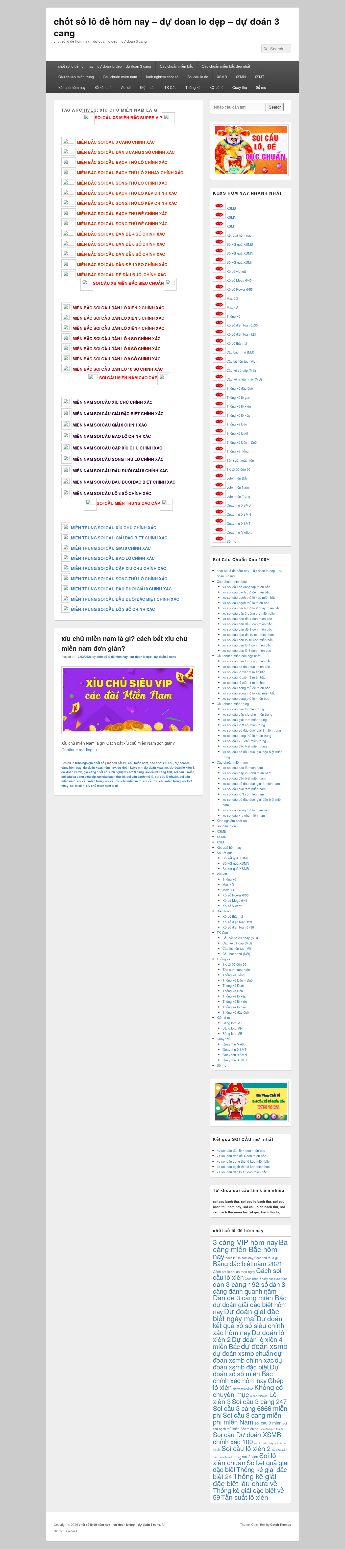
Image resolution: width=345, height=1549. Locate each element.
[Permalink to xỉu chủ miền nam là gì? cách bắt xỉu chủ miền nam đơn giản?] (128, 736)
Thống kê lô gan (238, 397)
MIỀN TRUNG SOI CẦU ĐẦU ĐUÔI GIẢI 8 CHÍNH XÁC (121, 589)
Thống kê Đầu (237, 424)
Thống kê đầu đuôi (240, 388)
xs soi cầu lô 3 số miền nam (243, 794)
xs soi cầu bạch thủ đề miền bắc (246, 592)
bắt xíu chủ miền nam (133, 763)
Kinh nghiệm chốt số (162, 76)
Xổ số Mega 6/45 (239, 280)
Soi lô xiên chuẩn (244, 1458)
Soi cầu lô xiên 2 (246, 1448)
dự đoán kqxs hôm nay (99, 767)
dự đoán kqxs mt (156, 767)
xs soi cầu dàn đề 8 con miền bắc (247, 629)
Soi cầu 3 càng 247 (259, 1401)
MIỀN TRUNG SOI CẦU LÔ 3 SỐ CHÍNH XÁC (113, 609)
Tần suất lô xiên (244, 1497)
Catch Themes (280, 1524)
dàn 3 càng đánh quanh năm (249, 1287)
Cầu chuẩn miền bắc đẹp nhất (226, 66)
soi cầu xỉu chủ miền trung (162, 781)
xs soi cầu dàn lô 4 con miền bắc (247, 645)
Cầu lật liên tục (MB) (242, 361)
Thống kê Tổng (238, 451)
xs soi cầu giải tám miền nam (244, 788)
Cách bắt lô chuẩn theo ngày (234, 1271)
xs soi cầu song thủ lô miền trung (247, 735)
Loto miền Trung (238, 496)
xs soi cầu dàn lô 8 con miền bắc (247, 661)
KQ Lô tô (216, 87)
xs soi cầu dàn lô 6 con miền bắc (247, 650)
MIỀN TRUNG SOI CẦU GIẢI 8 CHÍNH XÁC (111, 548)
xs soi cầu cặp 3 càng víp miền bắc (249, 613)
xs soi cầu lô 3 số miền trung (244, 724)
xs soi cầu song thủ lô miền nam (246, 810)
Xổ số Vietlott (232, 905)
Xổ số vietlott (236, 271)
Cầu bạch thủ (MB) (240, 352)
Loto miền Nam (238, 487)
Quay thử (239, 87)
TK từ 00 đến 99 (238, 469)
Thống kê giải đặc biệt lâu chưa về (245, 1479)
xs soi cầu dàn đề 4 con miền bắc (247, 618)
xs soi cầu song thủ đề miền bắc (246, 687)
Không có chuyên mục (248, 1390)
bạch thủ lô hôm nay (239, 1258)
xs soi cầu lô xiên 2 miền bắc (244, 671)
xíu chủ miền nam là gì (102, 785)
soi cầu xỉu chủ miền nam (123, 781)
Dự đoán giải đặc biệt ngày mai (246, 1314)
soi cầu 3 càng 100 (158, 772)
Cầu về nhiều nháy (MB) (244, 379)
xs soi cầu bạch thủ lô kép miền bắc (249, 597)
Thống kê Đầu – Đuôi (242, 442)
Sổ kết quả (103, 87)
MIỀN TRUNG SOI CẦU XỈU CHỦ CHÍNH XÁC (113, 528)
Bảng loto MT (232, 1022)
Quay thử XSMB (239, 505)
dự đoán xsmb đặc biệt (247, 1363)
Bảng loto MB (232, 1033)
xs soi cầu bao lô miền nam (243, 767)
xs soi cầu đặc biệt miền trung (245, 746)
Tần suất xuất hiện (240, 460)
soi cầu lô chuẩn (166, 776)
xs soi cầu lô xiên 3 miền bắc (244, 677)
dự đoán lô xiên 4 (182, 767)
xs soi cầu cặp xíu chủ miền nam (247, 772)
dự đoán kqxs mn (129, 767)
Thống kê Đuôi (237, 433)
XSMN (241, 76)
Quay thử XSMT (239, 523)
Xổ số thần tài (237, 343)
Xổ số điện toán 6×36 (238, 927)
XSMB (222, 76)
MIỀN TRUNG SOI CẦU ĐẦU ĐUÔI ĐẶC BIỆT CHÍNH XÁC (125, 599)
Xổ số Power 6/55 (240, 289)
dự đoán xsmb (71, 772)
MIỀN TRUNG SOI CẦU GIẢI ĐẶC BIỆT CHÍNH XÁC (119, 538)
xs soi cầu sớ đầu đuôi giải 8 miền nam (251, 783)
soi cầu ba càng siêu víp (78, 776)
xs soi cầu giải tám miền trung (245, 719)
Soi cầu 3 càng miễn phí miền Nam (247, 1418)
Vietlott (125, 87)
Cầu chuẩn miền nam (120, 76)
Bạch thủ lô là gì (266, 1258)
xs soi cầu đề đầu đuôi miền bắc (246, 666)
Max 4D (232, 307)
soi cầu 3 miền (184, 772)
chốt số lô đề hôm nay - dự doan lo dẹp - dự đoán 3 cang (136, 656)
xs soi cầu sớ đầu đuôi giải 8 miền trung (252, 730)
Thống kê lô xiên (239, 406)
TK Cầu (170, 87)
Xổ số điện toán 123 (241, 334)
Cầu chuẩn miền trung (76, 76)
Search (275, 107)
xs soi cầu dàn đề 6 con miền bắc (247, 623)
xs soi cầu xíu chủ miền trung (244, 740)
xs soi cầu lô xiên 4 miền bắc (244, 682)
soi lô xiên (77, 785)
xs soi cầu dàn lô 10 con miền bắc (248, 639)
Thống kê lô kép (238, 415)
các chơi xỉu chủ (161, 763)
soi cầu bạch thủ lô (140, 776)
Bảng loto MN (232, 1028)
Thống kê (193, 87)
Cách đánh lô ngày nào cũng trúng (266, 1279)
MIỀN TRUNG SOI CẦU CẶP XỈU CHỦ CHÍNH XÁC (118, 568)
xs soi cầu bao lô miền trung (243, 709)
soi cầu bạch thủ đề (111, 776)
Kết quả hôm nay (72, 87)
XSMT (259, 76)
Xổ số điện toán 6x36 (242, 325)
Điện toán (148, 87)
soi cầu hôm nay (263, 1443)
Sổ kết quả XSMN (240, 253)
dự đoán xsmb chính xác (247, 1356)
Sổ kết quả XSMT (240, 262)
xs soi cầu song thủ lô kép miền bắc (249, 693)
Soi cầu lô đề (197, 76)
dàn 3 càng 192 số (240, 1284)
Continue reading (79, 750)
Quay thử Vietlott (239, 532)
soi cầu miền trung (90, 781)
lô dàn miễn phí (259, 1396)
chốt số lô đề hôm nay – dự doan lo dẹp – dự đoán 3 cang (166, 26)
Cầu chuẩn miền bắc (176, 66)
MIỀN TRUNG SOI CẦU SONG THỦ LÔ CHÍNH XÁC (119, 579)
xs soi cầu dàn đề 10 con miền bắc (248, 634)
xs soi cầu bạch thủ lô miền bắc (246, 602)
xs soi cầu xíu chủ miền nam (244, 815)
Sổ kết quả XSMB (240, 244)
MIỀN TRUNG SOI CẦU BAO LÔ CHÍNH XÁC (113, 558)
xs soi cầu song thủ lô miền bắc (246, 698)
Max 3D (232, 298)
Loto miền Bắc (237, 478)
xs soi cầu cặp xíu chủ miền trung (247, 714)
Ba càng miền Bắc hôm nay (250, 1249)
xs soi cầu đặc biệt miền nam (244, 778)
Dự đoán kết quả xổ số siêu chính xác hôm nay (248, 1325)
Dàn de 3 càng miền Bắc (249, 1297)
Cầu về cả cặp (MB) (241, 370)
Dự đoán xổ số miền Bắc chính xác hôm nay (246, 1373)
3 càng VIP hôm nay (245, 1242)
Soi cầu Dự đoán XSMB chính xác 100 (247, 1438)
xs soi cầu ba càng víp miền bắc (246, 586)
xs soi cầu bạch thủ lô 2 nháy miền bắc (251, 608)
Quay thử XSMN (239, 514)
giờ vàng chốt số (95, 772)
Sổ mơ (261, 87)
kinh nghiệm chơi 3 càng (126, 772)
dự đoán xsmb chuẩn (243, 1353)
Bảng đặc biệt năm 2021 (247, 1263)
